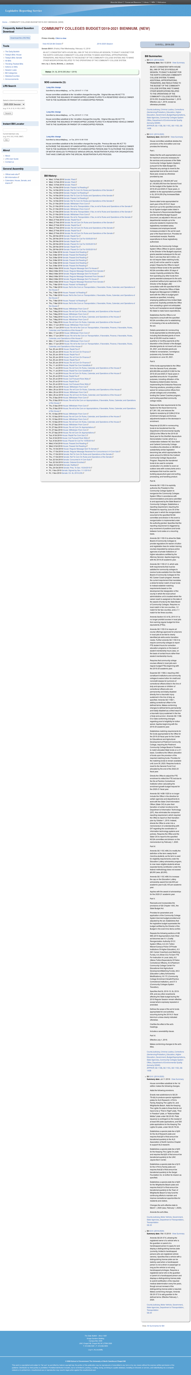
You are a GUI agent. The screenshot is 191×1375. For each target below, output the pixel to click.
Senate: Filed (70, 179)
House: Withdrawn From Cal (75, 386)
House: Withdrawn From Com (75, 308)
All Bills (8, 60)
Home (4, 22)
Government (161, 114)
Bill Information (12, 177)
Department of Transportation (172, 1219)
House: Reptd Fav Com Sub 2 (75, 435)
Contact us (9, 161)
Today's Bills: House (13, 54)
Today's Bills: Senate (13, 57)
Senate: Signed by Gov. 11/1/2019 (76, 470)
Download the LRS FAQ (20, 38)
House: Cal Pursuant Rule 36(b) (77, 378)
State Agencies (153, 117)
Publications (162, 2)
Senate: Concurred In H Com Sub (77, 459)
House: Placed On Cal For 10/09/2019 (78, 440)
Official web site (12, 174)
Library (146, 2)
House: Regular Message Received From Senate (84, 271)
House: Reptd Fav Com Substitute (77, 365)
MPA (153, 2)
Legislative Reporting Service (23, 11)
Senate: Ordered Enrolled (74, 462)
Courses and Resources (133, 2)
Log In (90, 1349)
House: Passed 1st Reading (75, 284)
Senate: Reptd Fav (72, 219)
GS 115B (158, 125)
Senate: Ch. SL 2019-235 (73, 473)
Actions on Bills (11, 66)
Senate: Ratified (71, 465)
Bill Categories (11, 73)
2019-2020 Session (105, 43)
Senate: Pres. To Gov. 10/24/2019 (77, 467)
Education (171, 112)
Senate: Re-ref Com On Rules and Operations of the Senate (89, 222)
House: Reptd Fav (71, 349)
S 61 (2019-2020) (157, 60)
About (7, 155)
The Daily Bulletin (12, 51)
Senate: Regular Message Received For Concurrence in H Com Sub (91, 451)
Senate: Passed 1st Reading (76, 187)
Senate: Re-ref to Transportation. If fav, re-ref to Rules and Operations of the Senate (98, 206)
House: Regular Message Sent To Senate (81, 448)
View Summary (178, 62)
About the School (116, 2)
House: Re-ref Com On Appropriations (79, 427)
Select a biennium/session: (14, 100)
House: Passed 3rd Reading (75, 446)
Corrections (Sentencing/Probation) (165, 110)
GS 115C (167, 125)
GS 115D (175, 125)
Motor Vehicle (166, 1217)
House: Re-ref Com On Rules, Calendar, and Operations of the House (92, 311)
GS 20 (149, 1225)
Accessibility (98, 1349)
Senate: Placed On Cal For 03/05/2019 (80, 238)
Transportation (152, 1222)
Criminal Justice (167, 109)
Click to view (61, 38)
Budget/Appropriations (176, 114)
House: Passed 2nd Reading (75, 443)
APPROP (150, 125)
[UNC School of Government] (56, 2)
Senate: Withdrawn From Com (77, 203)
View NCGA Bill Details (53, 43)
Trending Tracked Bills (14, 63)
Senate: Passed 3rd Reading (75, 254)
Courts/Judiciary (153, 109)
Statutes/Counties (12, 76)
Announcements (12, 79)
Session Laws (11, 70)
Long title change (53, 87)
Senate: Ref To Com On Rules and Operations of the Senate (89, 190)
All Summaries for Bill (155, 1325)
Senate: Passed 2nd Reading (75, 252)
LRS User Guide (12, 158)
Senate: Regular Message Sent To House (81, 268)
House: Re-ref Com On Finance (77, 351)
